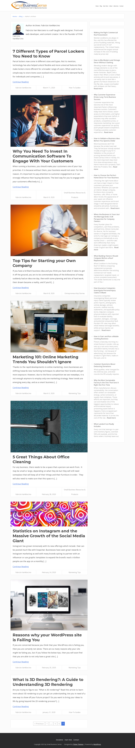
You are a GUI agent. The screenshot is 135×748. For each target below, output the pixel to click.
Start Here (105, 6)
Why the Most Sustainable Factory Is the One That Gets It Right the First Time (106, 382)
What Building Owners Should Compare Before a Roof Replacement (106, 258)
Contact (121, 6)
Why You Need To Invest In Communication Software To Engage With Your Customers (43, 156)
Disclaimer (59, 740)
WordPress (97, 744)
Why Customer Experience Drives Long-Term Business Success (105, 97)
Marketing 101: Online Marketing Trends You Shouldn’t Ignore (45, 359)
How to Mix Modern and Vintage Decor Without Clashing (107, 61)
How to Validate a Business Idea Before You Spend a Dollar (107, 139)
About (110, 6)
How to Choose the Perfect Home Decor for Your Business (106, 176)
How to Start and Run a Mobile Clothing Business (106, 337)
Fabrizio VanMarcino (23, 88)
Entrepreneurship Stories (75, 293)
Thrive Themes (78, 744)
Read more (98, 88)
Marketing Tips (75, 393)
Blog (101, 6)
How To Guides (74, 88)
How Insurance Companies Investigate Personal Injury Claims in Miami (105, 290)
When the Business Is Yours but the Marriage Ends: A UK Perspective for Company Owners (107, 217)
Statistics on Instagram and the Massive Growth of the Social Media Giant (49, 536)
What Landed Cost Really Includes (104, 425)
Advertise (115, 6)
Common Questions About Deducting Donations (104, 365)
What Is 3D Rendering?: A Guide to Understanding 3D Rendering (48, 682)
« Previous (39, 723)
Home (97, 6)
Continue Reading (21, 82)
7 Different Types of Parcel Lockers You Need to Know (48, 53)
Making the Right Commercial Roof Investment (106, 33)
